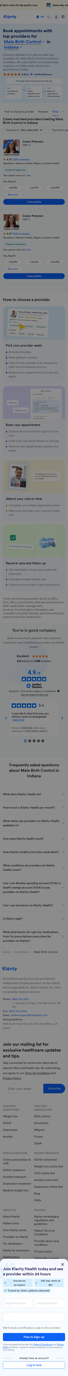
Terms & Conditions (42, 1344)
